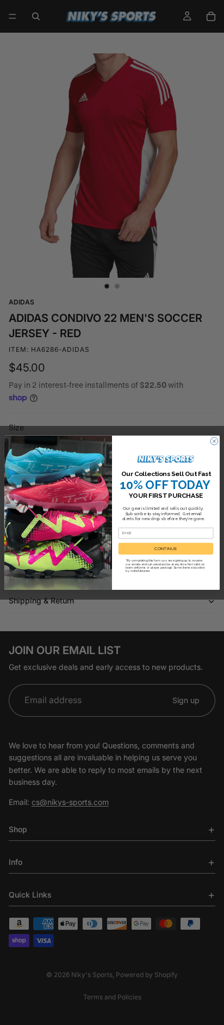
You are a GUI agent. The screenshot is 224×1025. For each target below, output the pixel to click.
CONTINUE (165, 548)
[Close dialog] (214, 441)
